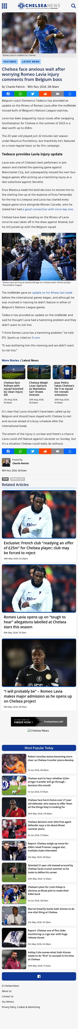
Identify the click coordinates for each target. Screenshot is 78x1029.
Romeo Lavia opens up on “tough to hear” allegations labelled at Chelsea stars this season (35, 622)
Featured (9, 62)
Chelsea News (11, 986)
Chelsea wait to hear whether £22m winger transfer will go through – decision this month (48, 782)
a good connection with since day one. (47, 209)
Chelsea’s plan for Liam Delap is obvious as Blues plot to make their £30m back (48, 890)
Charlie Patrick (15, 87)
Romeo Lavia (17, 479)
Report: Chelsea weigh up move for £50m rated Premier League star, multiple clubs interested (48, 847)
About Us (6, 991)
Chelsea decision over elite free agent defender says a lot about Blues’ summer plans (49, 825)
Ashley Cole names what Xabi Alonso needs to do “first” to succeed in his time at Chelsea (51, 956)
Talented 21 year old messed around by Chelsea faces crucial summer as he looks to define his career (50, 869)
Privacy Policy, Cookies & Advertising (21, 1007)
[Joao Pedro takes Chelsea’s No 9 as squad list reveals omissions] (64, 372)
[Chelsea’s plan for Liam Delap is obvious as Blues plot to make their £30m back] (14, 894)
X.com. (36, 337)
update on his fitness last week (52, 292)
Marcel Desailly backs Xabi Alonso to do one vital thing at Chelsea (51, 910)
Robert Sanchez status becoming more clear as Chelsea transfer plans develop (51, 758)
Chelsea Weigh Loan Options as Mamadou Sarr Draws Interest (38, 389)
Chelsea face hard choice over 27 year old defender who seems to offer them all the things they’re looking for (50, 803)
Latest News (30, 62)
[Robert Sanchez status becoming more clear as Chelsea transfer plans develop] (14, 763)
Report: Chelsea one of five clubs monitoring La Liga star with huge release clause (47, 934)
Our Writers (8, 1002)
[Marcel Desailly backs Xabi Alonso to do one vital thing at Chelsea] (14, 916)
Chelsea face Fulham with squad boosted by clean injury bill (13, 389)
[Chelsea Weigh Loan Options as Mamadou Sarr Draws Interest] (39, 372)
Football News (51, 722)
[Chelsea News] (39, 733)
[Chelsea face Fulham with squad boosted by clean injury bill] (13, 372)
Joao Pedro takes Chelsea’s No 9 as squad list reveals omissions (64, 389)
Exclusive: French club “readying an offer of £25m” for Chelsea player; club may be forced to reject (38, 548)
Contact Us (7, 997)
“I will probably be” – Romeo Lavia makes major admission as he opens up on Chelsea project (38, 696)
